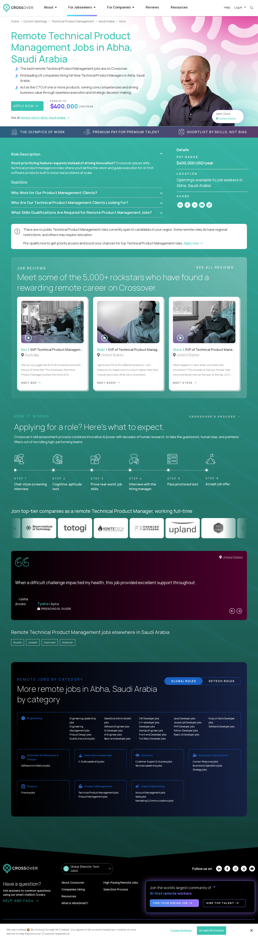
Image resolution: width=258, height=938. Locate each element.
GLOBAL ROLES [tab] (183, 681)
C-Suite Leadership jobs (91, 761)
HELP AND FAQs (19, 901)
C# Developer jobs (149, 718)
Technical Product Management (72, 21)
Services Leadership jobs (148, 765)
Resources (179, 7)
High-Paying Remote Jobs (120, 882)
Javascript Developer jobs (187, 722)
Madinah (67, 642)
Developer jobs (147, 726)
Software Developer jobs (221, 726)
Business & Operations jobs (207, 765)
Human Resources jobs (205, 761)
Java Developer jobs (184, 718)
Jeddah (32, 642)
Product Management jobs (92, 796)
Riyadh (17, 642)
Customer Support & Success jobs (153, 761)
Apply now (191, 243)
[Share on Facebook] (187, 205)
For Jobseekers (80, 7)
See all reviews (215, 267)
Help (227, 7)
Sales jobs (140, 796)
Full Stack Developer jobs (152, 738)
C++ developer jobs (149, 722)
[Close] (251, 930)
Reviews (152, 7)
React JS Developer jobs (186, 734)
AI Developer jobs (113, 730)
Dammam (50, 642)
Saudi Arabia (106, 21)
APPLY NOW (24, 106)
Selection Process (115, 889)
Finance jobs (28, 792)
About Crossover (72, 882)
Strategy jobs (200, 769)
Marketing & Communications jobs (154, 800)
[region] (129, 931)
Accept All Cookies (211, 930)
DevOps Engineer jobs (151, 730)
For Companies (119, 7)
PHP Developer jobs (184, 726)
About (49, 7)
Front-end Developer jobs (152, 734)
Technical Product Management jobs (98, 792)
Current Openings (35, 21)
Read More (19, 182)
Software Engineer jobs (116, 726)
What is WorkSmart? (74, 903)
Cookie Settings (181, 930)
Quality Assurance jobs (82, 738)
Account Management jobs (150, 792)
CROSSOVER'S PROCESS (213, 416)
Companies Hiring (73, 889)
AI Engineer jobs (113, 734)
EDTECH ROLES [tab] (222, 681)
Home (15, 21)
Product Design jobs (80, 734)
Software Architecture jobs (35, 765)
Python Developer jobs (186, 730)
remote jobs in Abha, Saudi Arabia (43, 117)
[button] (86, 154)
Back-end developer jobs (117, 738)
